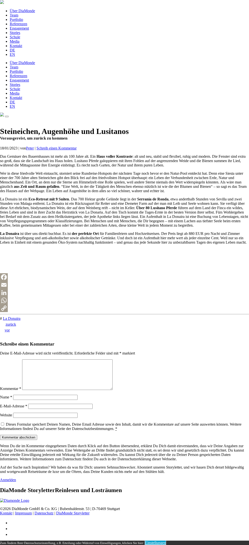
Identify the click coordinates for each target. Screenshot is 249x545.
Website (6, 415)
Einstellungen (155, 543)
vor (7, 330)
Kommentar (10, 389)
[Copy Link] (124, 308)
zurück (11, 324)
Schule (15, 37)
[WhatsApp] (124, 300)
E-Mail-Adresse (13, 406)
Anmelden (8, 480)
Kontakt (16, 46)
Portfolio (16, 19)
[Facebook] (124, 277)
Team (14, 15)
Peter (30, 148)
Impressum (23, 513)
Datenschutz (44, 513)
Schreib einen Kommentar (56, 148)
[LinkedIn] (124, 293)
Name (6, 397)
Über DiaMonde (22, 11)
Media (14, 41)
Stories (15, 33)
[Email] (124, 285)
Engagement (19, 28)
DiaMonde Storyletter (72, 513)
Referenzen (18, 24)
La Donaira (11, 318)
